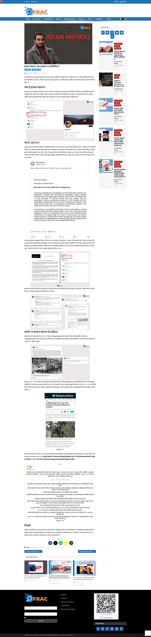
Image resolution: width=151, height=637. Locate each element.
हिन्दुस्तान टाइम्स (86, 384)
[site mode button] (121, 19)
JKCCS (42, 547)
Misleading (117, 48)
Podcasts (81, 19)
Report (116, 77)
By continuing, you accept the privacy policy (38, 617)
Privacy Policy (65, 605)
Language (99, 19)
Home (28, 19)
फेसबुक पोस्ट (32, 382)
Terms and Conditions (67, 602)
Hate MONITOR (36, 69)
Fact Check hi (118, 43)
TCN (48, 547)
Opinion (58, 19)
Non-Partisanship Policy (68, 609)
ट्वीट (44, 336)
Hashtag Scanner (69, 19)
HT (63, 449)
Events (109, 19)
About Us (63, 594)
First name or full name (30, 605)
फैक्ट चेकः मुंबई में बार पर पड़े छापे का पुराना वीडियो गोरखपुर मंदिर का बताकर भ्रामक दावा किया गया (83, 578)
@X (38, 80)
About (90, 19)
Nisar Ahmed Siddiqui (42, 73)
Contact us (64, 598)
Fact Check (36, 19)
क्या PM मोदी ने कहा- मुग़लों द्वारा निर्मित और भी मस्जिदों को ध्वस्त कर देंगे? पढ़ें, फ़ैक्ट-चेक (87, 551)
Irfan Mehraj (34, 547)
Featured (27, 69)
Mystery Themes (77, 635)
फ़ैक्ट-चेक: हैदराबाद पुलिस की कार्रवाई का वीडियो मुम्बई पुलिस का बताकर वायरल (34, 551)
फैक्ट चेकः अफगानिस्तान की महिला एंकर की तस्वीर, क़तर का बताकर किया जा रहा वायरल (35, 577)
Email (25, 611)
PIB (41, 454)
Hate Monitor (48, 19)
